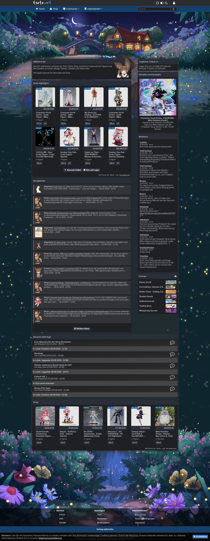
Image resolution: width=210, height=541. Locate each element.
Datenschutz (140, 515)
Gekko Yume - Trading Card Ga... (154, 292)
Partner (142, 276)
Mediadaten (102, 519)
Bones (143, 181)
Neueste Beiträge (42, 336)
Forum (62, 515)
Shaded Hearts (146, 296)
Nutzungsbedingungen (145, 519)
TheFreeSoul (146, 151)
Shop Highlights (41, 83)
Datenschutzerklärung (50, 538)
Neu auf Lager (92, 170)
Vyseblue (144, 256)
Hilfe (61, 519)
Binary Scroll (145, 282)
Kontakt (62, 523)
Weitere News (82, 329)
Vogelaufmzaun (147, 248)
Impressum (140, 523)
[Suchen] (173, 9)
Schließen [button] (201, 536)
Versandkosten (124, 175)
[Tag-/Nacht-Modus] (162, 3)
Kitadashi (144, 207)
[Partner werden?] (176, 276)
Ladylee (143, 142)
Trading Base (145, 306)
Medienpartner (103, 523)
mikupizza (144, 220)
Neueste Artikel (74, 170)
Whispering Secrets (148, 311)
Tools (99, 515)
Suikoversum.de (146, 301)
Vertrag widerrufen (105, 529)
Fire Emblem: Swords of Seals (153, 287)
